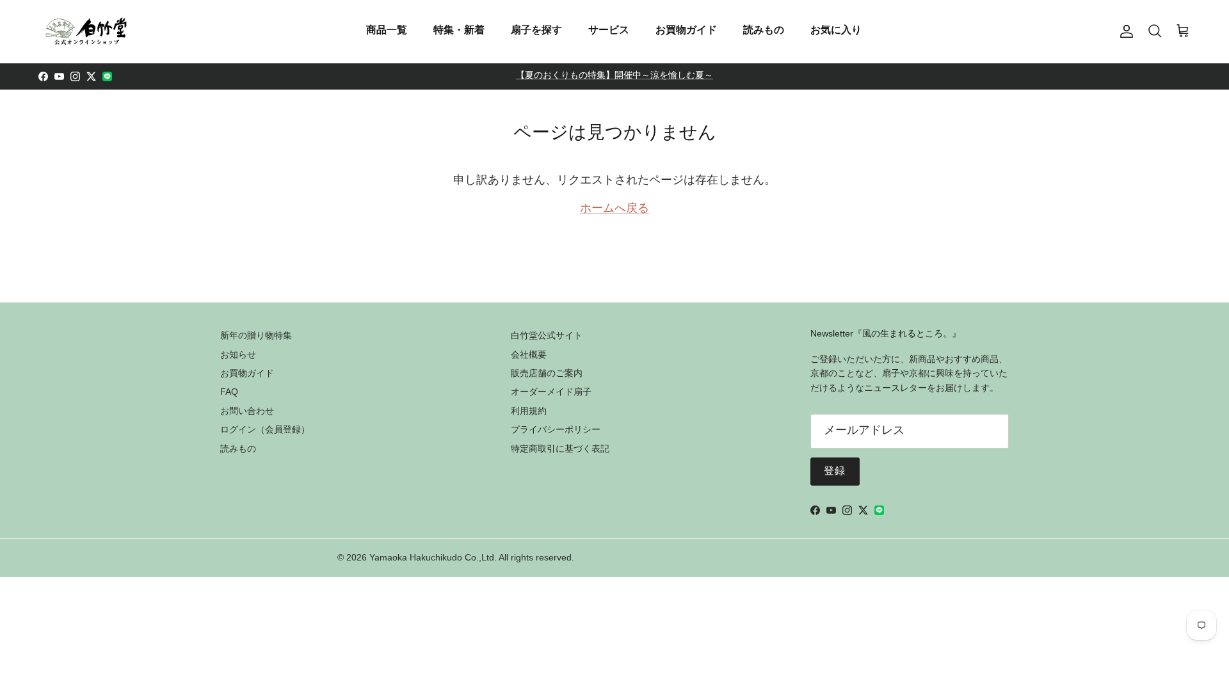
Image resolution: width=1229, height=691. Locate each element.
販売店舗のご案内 (546, 373)
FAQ (229, 391)
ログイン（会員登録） (265, 429)
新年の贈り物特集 (256, 335)
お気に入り (836, 29)
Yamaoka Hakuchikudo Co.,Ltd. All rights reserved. (471, 557)
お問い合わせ (247, 411)
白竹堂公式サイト (546, 335)
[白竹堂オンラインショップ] (86, 31)
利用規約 (529, 411)
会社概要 (529, 354)
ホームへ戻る (614, 209)
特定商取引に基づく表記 (560, 448)
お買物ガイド (686, 29)
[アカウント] (1124, 31)
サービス (608, 29)
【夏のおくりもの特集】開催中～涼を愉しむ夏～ (614, 76)
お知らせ (238, 354)
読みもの (763, 29)
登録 (835, 471)
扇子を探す (536, 29)
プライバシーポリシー (555, 429)
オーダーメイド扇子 (551, 391)
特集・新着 (459, 29)
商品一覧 (386, 29)
